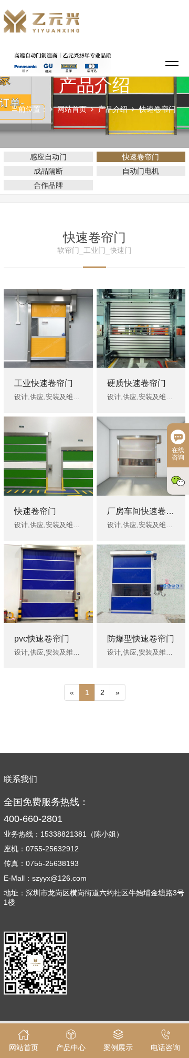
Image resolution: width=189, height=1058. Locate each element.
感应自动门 (48, 157)
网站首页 (72, 109)
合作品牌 (48, 185)
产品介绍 (113, 109)
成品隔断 (48, 171)
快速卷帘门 (157, 109)
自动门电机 (140, 171)
